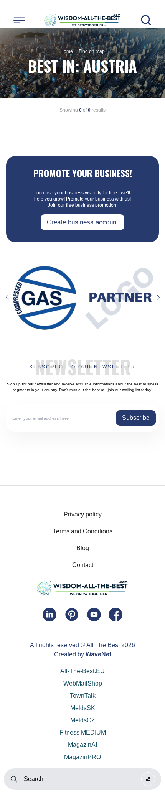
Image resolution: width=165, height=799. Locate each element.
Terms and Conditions (82, 531)
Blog (82, 548)
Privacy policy (83, 514)
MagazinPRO (82, 757)
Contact (82, 565)
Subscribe (136, 417)
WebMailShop (82, 683)
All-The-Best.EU (82, 671)
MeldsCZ (82, 720)
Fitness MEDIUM (82, 732)
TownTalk (83, 695)
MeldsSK (82, 708)
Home (66, 51)
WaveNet (98, 654)
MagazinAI (82, 744)
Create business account (82, 222)
